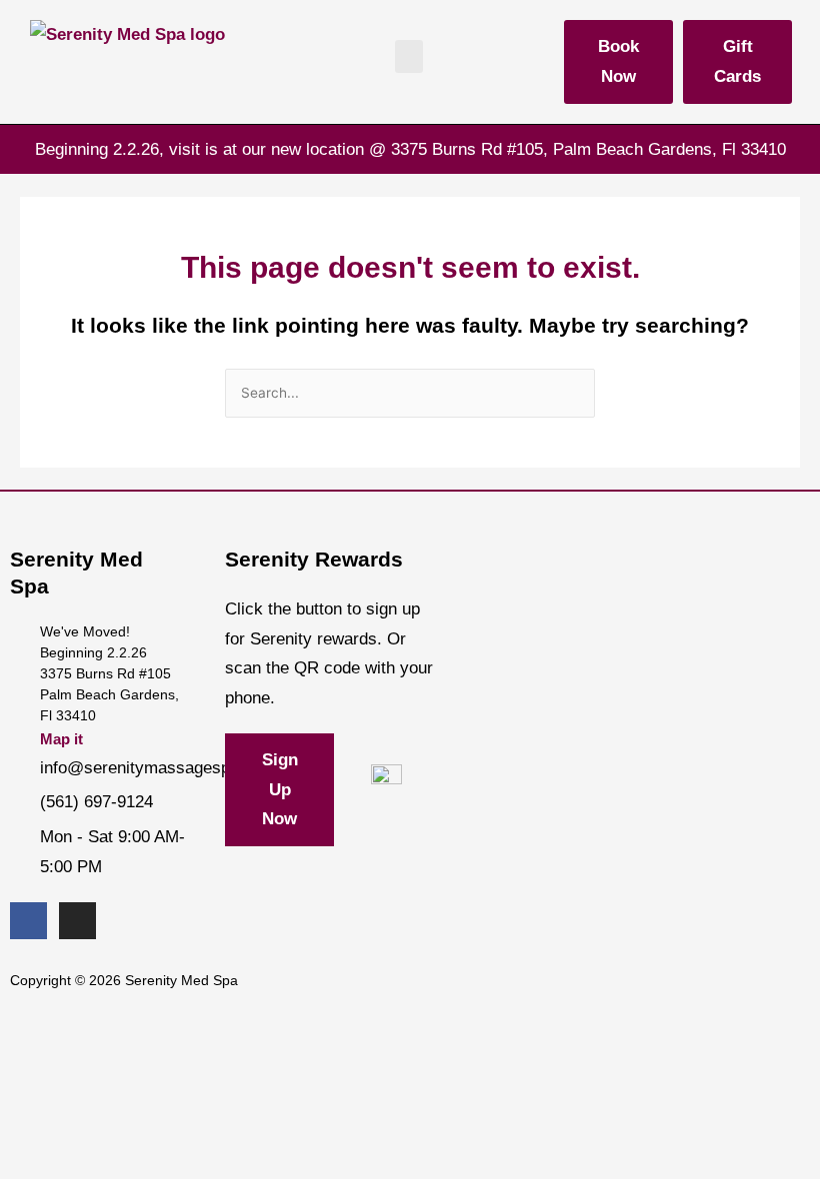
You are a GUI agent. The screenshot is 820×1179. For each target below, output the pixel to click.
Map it (61, 739)
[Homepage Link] (127, 54)
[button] (409, 56)
